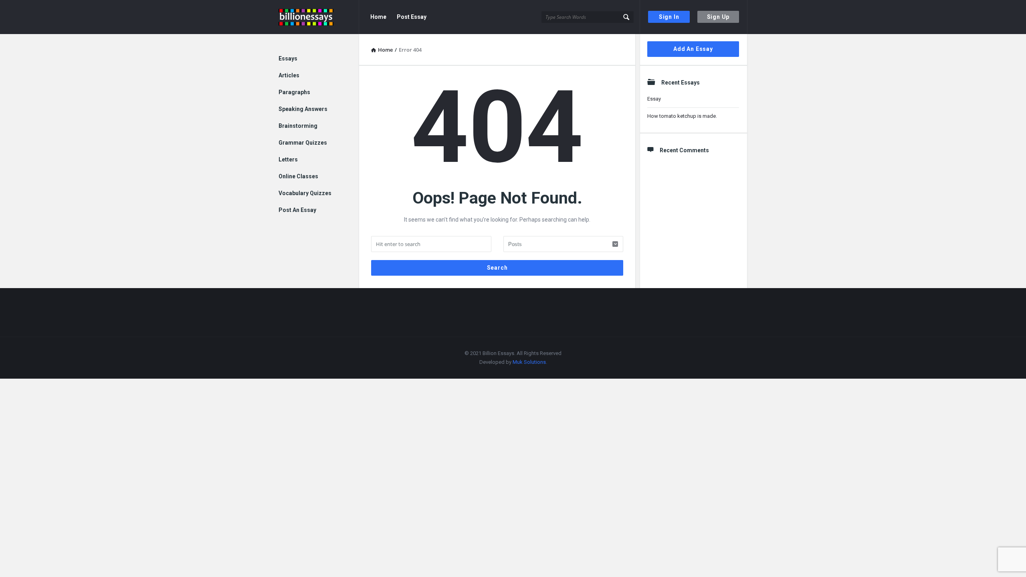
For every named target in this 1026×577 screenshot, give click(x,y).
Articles (289, 75)
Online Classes (298, 176)
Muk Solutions (529, 362)
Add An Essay (693, 49)
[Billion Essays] (319, 17)
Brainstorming (298, 126)
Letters (288, 159)
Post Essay (411, 17)
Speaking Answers (303, 109)
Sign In (669, 17)
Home (378, 17)
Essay (654, 99)
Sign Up (718, 17)
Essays (288, 58)
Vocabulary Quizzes (305, 193)
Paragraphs (294, 92)
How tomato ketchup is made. (682, 116)
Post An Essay (297, 210)
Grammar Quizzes (303, 142)
